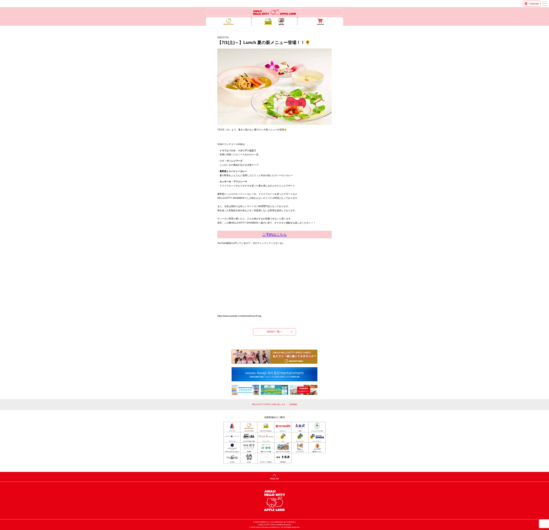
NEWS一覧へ (274, 331)
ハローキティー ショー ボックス (274, 21)
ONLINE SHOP (320, 21)
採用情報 (293, 404)
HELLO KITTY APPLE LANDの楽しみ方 (268, 404)
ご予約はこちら (274, 234)
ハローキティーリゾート (274, 12)
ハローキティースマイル (228, 21)
